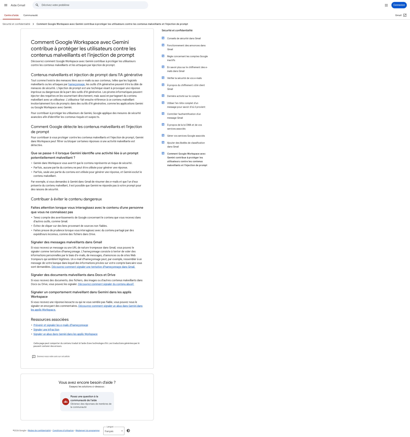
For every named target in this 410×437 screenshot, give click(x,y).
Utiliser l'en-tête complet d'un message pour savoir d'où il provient (186, 105)
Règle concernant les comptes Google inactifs (187, 58)
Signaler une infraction (46, 329)
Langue (110, 426)
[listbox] (113, 431)
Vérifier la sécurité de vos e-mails (184, 78)
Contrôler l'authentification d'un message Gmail (184, 116)
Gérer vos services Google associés (186, 135)
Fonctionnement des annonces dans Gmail (186, 47)
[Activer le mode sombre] (128, 430)
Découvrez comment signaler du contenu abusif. (106, 284)
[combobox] (95, 5)
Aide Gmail (18, 5)
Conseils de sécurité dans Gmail (184, 38)
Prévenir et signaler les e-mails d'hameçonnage (60, 325)
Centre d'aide (11, 15)
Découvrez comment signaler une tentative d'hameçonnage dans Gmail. (93, 267)
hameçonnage (76, 84)
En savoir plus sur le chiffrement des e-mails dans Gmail (187, 69)
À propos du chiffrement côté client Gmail (186, 87)
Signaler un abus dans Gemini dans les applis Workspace (65, 334)
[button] (6, 5)
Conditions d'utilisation (63, 430)
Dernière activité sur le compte (183, 96)
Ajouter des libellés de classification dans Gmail (186, 144)
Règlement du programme (87, 430)
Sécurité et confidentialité (177, 30)
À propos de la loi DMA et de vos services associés (184, 126)
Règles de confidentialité (39, 430)
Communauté (30, 15)
